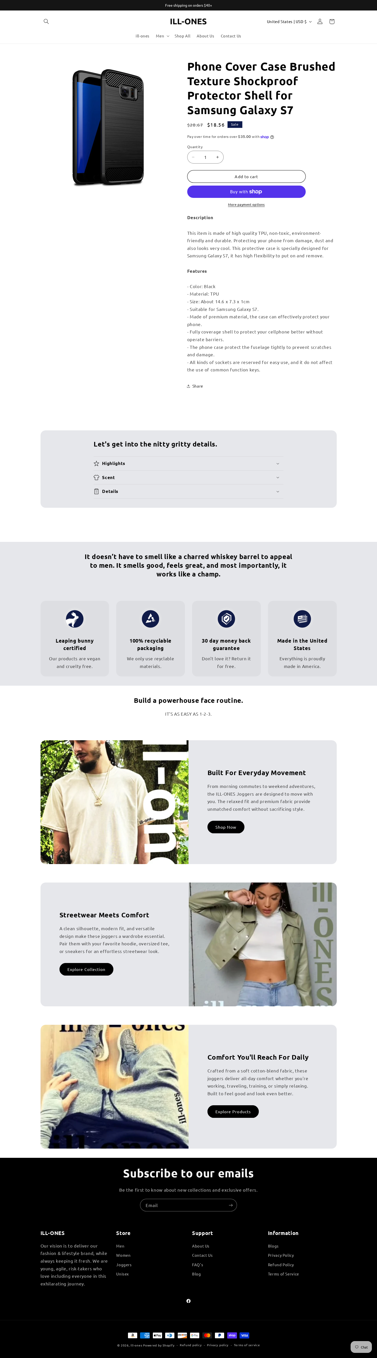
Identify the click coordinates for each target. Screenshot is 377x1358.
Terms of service (247, 1345)
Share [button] (197, 386)
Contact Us (202, 1255)
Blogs (273, 1245)
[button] (46, 21)
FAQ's (197, 1264)
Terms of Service (283, 1273)
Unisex (122, 1273)
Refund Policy (281, 1264)
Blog (196, 1273)
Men (120, 1245)
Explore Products (233, 1111)
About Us (201, 1245)
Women (123, 1255)
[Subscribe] (231, 1205)
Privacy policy (218, 1345)
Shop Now (225, 826)
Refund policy (191, 1345)
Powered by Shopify (158, 1345)
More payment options (246, 204)
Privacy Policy (281, 1255)
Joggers (124, 1264)
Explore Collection (86, 969)
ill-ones (136, 1345)
